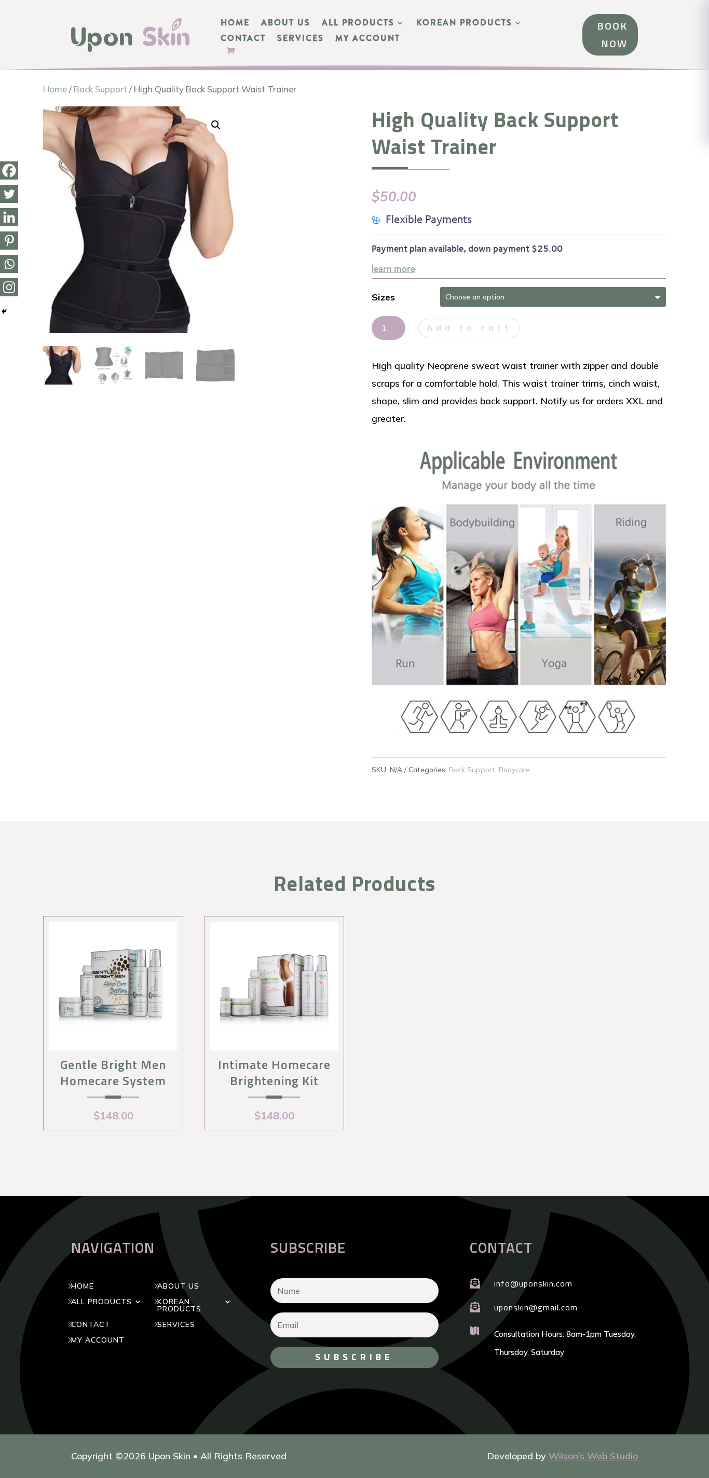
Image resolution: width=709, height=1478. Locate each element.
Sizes (383, 297)
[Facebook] (9, 170)
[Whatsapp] (9, 264)
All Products (358, 24)
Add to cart (469, 328)
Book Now (612, 34)
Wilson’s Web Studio (593, 1456)
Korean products (464, 24)
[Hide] (4, 311)
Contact (243, 39)
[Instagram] (9, 287)
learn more (393, 269)
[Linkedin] (9, 217)
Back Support (100, 89)
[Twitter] (9, 194)
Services (300, 39)
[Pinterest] (9, 240)
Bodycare (514, 769)
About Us (285, 24)
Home (235, 24)
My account (367, 39)
